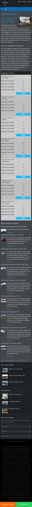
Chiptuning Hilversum (13, 465)
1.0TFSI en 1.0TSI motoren (23, 454)
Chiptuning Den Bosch (21, 484)
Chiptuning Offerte (23, 465)
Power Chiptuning (6, 448)
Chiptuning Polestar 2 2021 (16, 382)
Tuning (27, 452)
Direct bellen (9, 504)
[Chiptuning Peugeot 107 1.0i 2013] (3, 239)
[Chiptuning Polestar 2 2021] (5, 383)
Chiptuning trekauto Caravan (9, 454)
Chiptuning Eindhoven (8, 474)
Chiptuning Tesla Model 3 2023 (17, 375)
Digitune (14, 446)
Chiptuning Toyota (18, 499)
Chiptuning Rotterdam (21, 478)
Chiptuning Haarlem (17, 491)
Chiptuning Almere (22, 497)
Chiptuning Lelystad (24, 486)
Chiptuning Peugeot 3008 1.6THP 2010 (14, 249)
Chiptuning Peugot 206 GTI (10, 312)
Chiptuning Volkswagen (6, 450)
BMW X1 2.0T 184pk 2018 (16, 369)
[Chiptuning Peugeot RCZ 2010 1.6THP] (3, 331)
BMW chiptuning (4, 461)
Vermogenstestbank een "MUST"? (23, 473)
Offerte (23, 93)
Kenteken (26, 482)
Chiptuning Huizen (9, 493)
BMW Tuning (12, 484)
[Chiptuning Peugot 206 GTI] (3, 315)
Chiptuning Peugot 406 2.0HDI (11, 343)
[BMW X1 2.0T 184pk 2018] (5, 370)
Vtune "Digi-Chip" (5, 497)
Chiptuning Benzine (10, 473)
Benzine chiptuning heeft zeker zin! (16, 480)
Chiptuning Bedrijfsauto (24, 448)
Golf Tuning (22, 487)
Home (19, 1)
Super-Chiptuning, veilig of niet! (12, 486)
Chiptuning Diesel (9, 469)
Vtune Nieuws (5, 390)
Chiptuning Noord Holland (8, 452)
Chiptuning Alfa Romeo (11, 482)
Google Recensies (19, 461)
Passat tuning (17, 493)
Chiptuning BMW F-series (6, 459)
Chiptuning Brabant (18, 469)
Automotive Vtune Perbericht (22, 446)
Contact (29, 1)
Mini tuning (24, 491)
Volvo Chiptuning (22, 489)
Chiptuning (5, 456)
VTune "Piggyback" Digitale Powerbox (14, 463)
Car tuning (16, 467)
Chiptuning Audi (26, 450)
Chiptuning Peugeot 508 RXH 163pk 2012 (14, 264)
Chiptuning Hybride (6, 446)
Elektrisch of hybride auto (15, 394)
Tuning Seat (16, 487)
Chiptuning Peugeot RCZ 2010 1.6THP (13, 327)
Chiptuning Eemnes (18, 474)
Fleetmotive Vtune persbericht (23, 458)
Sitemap (24, 1)
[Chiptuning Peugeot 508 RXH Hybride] (3, 284)
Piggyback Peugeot (9, 360)
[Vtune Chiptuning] (5, 3)
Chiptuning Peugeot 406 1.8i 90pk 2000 (14, 226)
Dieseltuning (20, 482)
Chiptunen (11, 461)
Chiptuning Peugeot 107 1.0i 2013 (12, 235)
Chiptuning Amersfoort (7, 476)
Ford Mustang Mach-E (15, 401)
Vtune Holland (16, 459)
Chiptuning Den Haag (17, 450)
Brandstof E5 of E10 (14, 408)
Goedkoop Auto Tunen (25, 459)
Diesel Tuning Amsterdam (7, 487)
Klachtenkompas (14, 448)
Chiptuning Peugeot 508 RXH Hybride (13, 280)
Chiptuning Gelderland (20, 452)
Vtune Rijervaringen (7, 365)
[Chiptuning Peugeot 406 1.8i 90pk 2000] (3, 230)
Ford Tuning (26, 474)
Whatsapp (25, 504)
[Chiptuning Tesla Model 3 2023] (5, 377)
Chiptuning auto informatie (14, 456)
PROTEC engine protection (13, 495)
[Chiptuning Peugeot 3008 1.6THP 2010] (3, 252)
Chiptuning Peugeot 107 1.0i (10, 296)
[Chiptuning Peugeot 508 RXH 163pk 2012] (3, 268)
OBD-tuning (10, 467)
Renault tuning (24, 493)
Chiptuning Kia (22, 471)
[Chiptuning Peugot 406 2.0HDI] (3, 347)
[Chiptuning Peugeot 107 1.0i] (3, 300)
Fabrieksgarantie (13, 497)
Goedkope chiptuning (25, 495)
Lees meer (10, 232)
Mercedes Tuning (14, 471)
